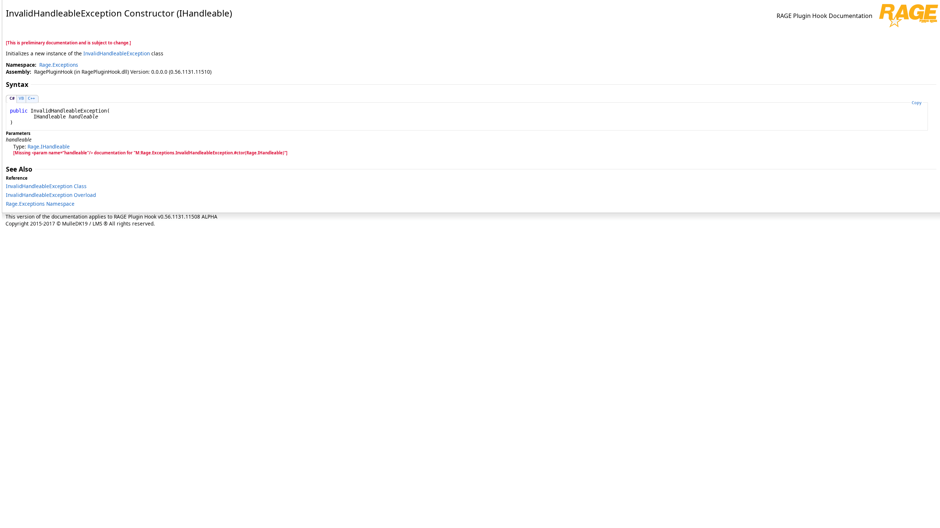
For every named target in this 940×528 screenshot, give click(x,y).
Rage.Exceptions (58, 64)
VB (21, 98)
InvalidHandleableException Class (46, 186)
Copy (917, 102)
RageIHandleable (49, 146)
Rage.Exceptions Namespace (40, 203)
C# (12, 98)
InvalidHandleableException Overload (51, 194)
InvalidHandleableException (116, 53)
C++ (31, 98)
